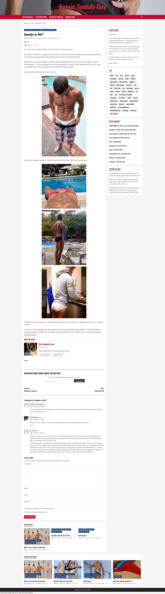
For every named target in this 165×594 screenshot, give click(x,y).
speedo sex (113, 107)
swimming (125, 110)
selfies (129, 98)
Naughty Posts (66, 529)
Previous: (30, 389)
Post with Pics (35, 30)
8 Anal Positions (121, 146)
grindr (111, 91)
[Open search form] (142, 17)
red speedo (113, 98)
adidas (112, 75)
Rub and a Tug (121, 162)
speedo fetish (114, 101)
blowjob (112, 85)
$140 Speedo (82, 535)
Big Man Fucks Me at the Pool (60, 535)
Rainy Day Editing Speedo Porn (122, 581)
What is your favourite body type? (34, 547)
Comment (28, 464)
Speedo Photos (134, 101)
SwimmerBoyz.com (123, 107)
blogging (132, 82)
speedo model (124, 101)
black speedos (123, 82)
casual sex (129, 85)
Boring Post (118, 576)
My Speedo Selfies (27, 17)
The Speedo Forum (41, 17)
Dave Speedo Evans (31, 38)
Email (26, 495)
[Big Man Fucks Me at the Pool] (68, 569)
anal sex (127, 75)
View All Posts (58, 355)
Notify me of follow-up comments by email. (39, 508)
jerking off (131, 91)
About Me (27, 30)
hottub (124, 91)
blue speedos (120, 85)
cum (111, 88)
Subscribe (79, 381)
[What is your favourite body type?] (37, 536)
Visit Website (44, 355)
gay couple (130, 88)
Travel (54, 30)
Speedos (121, 104)
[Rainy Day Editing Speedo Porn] (127, 569)
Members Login (70, 17)
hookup (118, 91)
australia (120, 79)
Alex (117, 75)
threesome (133, 110)
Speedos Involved (45, 30)
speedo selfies (130, 104)
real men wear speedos (125, 95)
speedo (135, 98)
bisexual (133, 79)
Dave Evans (34, 417)
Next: (99, 389)
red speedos (121, 98)
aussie (133, 75)
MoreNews (78, 590)
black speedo (113, 82)
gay (124, 88)
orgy (111, 95)
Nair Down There (126, 154)
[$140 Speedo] (97, 569)
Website (26, 502)
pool (116, 95)
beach (127, 79)
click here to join (30, 335)
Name (26, 488)
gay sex (137, 88)
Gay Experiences (56, 529)
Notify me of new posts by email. (36, 512)
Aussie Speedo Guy (82, 6)
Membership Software (26, 593)
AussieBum (113, 79)
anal (121, 75)
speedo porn (113, 104)
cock (135, 85)
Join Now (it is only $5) (56, 17)
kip (137, 91)
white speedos (114, 114)
